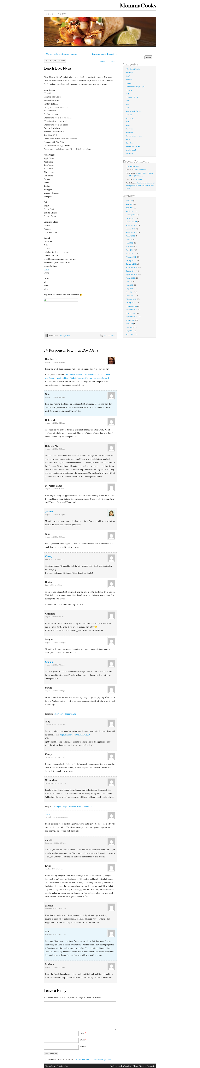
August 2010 (130, 320)
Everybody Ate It (132, 97)
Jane (47, 814)
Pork (127, 122)
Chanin (49, 662)
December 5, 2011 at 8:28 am (55, 843)
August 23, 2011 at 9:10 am (54, 665)
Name (83, 1032)
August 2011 (130, 278)
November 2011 (131, 267)
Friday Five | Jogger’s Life (65, 713)
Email (83, 1039)
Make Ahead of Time (133, 111)
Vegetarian (129, 153)
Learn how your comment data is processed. (94, 1059)
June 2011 (129, 285)
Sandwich (129, 129)
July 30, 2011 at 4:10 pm (53, 559)
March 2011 (130, 295)
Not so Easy (130, 118)
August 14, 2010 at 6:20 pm (55, 423)
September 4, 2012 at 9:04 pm (55, 908)
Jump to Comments (106, 61)
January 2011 (130, 302)
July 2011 (129, 281)
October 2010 (130, 313)
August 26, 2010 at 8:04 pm (55, 537)
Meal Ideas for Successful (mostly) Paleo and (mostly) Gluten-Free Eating (140, 185)
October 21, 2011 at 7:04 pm (55, 724)
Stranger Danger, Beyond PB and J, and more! (73, 806)
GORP (46, 269)
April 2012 (129, 250)
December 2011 (131, 264)
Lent (127, 107)
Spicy (128, 139)
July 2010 (129, 323)
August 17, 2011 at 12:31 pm (55, 642)
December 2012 (131, 222)
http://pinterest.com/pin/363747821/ (75, 734)
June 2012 (129, 243)
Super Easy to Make (133, 146)
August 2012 (130, 236)
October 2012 (130, 229)
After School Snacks (133, 69)
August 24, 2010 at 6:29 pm (55, 514)
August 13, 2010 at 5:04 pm (55, 362)
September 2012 (131, 232)
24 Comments (109, 335)
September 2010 (131, 316)
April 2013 (129, 207)
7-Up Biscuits (137, 179)
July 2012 (129, 239)
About (62, 14)
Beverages (129, 72)
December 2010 (131, 306)
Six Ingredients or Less (134, 136)
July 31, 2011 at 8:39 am (53, 585)
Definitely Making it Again (135, 86)
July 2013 (129, 200)
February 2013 (131, 214)
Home (49, 14)
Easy (127, 93)
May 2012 (129, 246)
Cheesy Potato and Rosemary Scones (60, 53)
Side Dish (129, 132)
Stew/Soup (129, 143)
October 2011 (130, 271)
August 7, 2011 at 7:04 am (54, 616)
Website (83, 1046)
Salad (128, 125)
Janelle (49, 511)
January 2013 (130, 218)
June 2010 (129, 327)
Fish (127, 100)
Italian (128, 104)
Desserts (129, 90)
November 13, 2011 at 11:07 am (56, 817)
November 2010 (131, 309)
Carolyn (49, 556)
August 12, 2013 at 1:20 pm (55, 967)
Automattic (150, 1066)
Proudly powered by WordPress (121, 1066)
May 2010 (129, 330)
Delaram (129, 166)
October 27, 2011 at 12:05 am (55, 783)
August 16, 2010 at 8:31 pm (55, 449)
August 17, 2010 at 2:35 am (54, 488)
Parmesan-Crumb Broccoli (104, 53)
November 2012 (131, 225)
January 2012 (130, 260)
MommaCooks (138, 5)
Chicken (128, 83)
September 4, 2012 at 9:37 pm (55, 934)
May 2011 (129, 288)
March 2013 (130, 211)
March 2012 (130, 253)
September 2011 (131, 274)
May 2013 (129, 204)
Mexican (129, 114)
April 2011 (129, 292)
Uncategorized (65, 335)
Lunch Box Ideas (57, 68)
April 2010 (129, 334)
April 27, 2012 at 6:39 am (54, 869)
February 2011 (131, 299)
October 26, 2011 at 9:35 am (55, 757)
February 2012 (131, 257)
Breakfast (129, 79)
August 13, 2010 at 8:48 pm (55, 397)
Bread (128, 76)
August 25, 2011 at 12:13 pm (55, 690)
